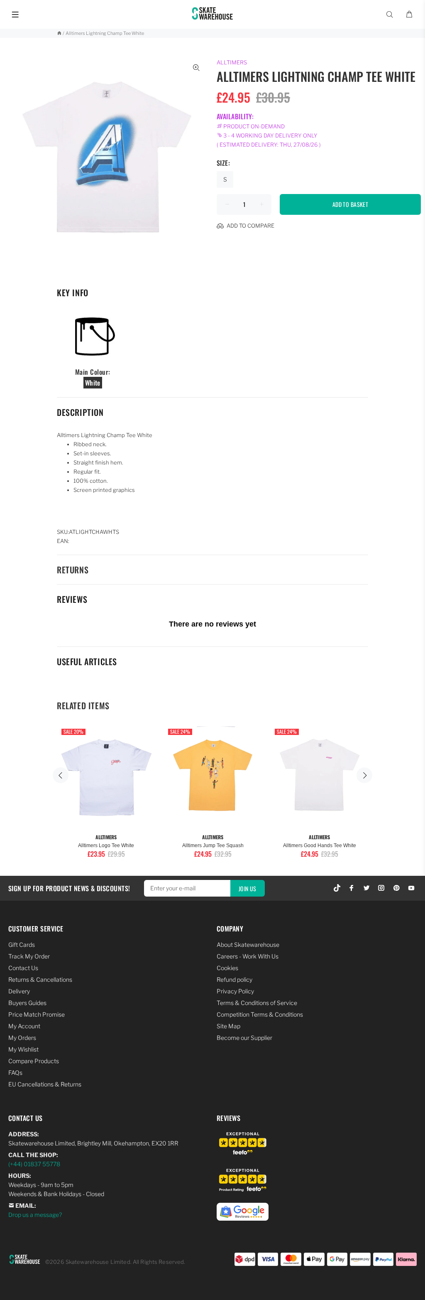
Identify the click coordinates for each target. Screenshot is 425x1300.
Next (364, 775)
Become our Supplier (244, 1037)
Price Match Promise (36, 1014)
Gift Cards (21, 944)
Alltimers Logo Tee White (106, 845)
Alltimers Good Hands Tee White (319, 845)
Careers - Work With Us (247, 956)
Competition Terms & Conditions (260, 1014)
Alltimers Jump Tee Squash (213, 845)
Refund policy (234, 979)
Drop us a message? (35, 1214)
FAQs (15, 1072)
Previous (60, 775)
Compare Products (33, 1060)
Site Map (228, 1026)
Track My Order (29, 956)
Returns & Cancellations (40, 979)
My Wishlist (23, 1049)
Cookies (227, 967)
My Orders (22, 1037)
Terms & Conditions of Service (257, 1002)
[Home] (59, 33)
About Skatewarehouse (248, 944)
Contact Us (23, 967)
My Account (24, 1026)
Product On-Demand (253, 126)
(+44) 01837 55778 (34, 1163)
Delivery (19, 991)
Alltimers (232, 62)
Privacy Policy (235, 991)
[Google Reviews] (243, 1207)
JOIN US (247, 888)
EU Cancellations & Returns (44, 1084)
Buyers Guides (27, 1002)
